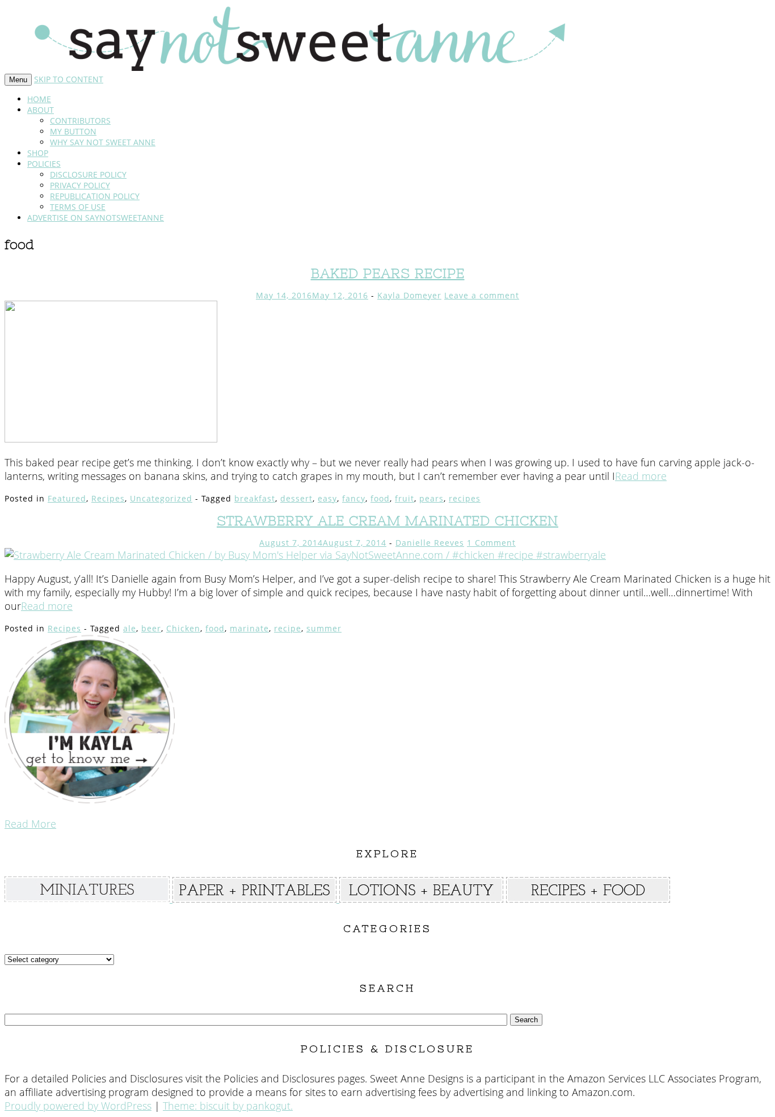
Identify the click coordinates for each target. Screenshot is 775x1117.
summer (324, 628)
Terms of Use (78, 206)
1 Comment (491, 542)
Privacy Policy (80, 185)
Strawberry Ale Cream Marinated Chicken (387, 520)
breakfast (254, 498)
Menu (18, 79)
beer (151, 628)
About (40, 109)
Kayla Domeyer (409, 295)
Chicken (183, 628)
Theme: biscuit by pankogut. (228, 1105)
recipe (287, 628)
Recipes (108, 498)
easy (327, 498)
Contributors (80, 120)
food (380, 498)
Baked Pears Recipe (388, 273)
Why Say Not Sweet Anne (102, 142)
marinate (249, 628)
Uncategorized (161, 498)
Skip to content (68, 79)
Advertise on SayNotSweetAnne (95, 217)
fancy (353, 498)
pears (431, 498)
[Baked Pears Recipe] (111, 438)
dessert (296, 498)
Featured (67, 498)
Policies (44, 163)
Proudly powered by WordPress (78, 1105)
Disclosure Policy (88, 174)
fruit (404, 498)
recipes (465, 498)
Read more (641, 476)
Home (39, 99)
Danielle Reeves (429, 542)
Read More (30, 824)
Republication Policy (95, 196)
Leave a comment (481, 295)
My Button (73, 131)
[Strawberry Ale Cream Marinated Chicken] (305, 555)
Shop (37, 152)
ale (129, 628)
